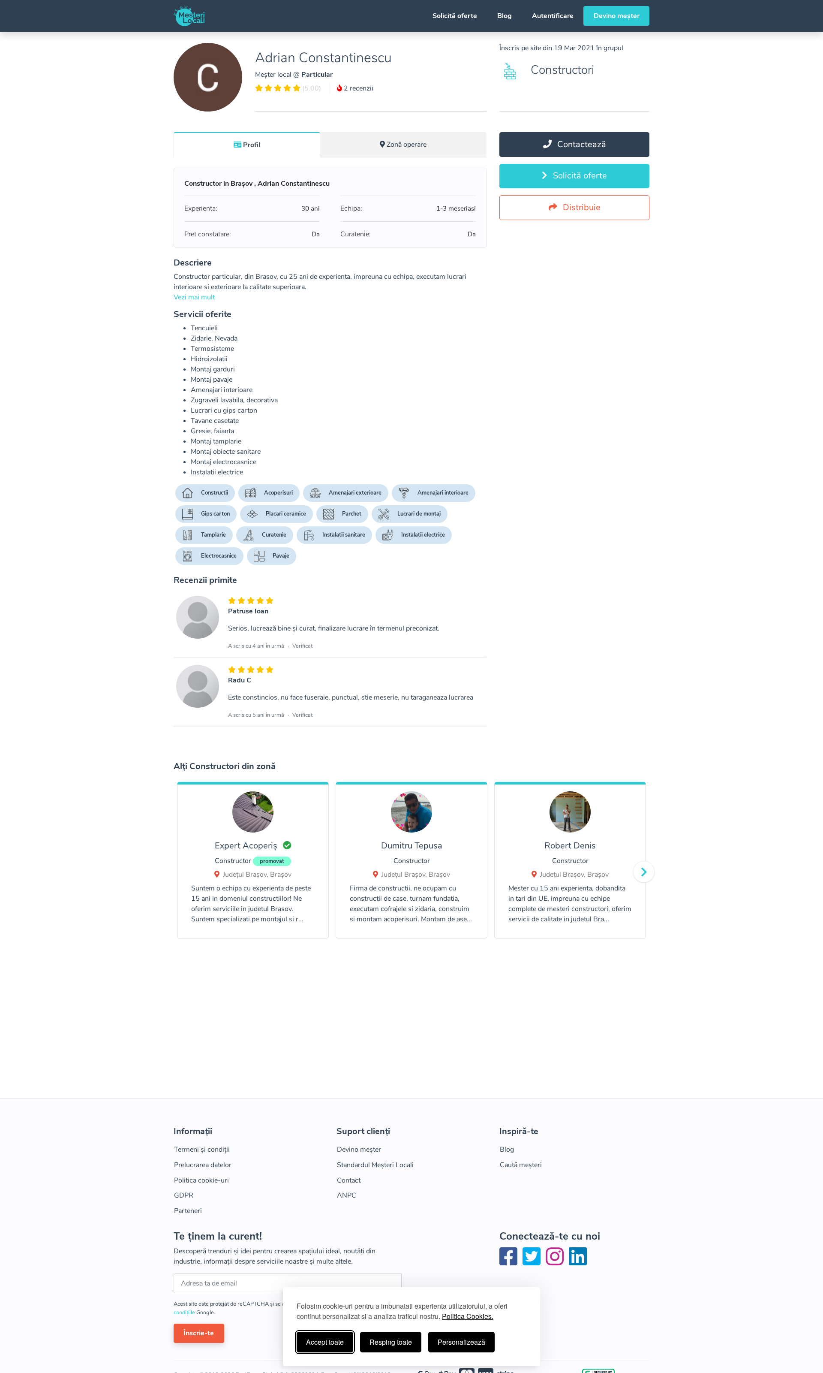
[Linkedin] (578, 1262)
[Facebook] (510, 1262)
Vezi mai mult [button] (194, 297)
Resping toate (390, 1342)
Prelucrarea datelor (202, 1165)
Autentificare (553, 16)
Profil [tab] (251, 145)
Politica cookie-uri (201, 1180)
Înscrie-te (198, 1333)
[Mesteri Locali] (189, 15)
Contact (348, 1180)
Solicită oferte (455, 16)
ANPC (346, 1195)
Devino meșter (617, 16)
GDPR (183, 1195)
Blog (504, 16)
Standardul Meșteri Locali (375, 1165)
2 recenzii (357, 88)
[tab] (247, 144)
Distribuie (581, 207)
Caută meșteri (521, 1165)
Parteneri (188, 1211)
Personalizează (461, 1342)
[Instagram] (556, 1262)
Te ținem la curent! (218, 1236)
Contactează (580, 144)
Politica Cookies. (467, 1316)
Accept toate (325, 1342)
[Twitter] (533, 1262)
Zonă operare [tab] (407, 144)
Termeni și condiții (202, 1149)
